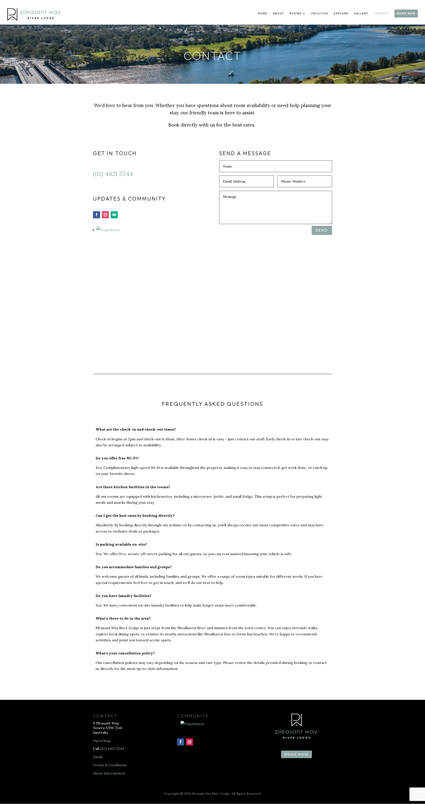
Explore (341, 13)
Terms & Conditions (110, 765)
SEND (322, 230)
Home (262, 13)
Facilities (319, 13)
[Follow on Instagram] (105, 214)
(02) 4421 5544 (113, 174)
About (278, 13)
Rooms (295, 13)
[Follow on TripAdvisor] (114, 214)
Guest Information (109, 773)
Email (97, 757)
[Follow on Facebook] (96, 214)
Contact (381, 13)
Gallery (361, 13)
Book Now (406, 13)
